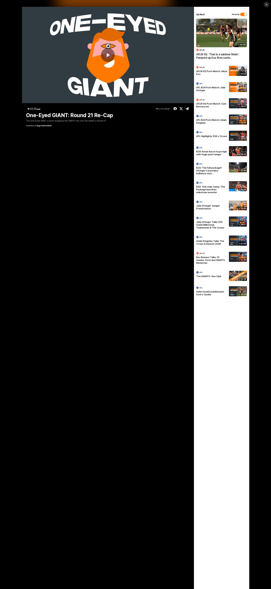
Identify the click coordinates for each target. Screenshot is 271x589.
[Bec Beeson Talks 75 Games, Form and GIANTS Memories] (221, 258)
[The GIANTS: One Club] (221, 276)
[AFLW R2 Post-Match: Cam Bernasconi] (221, 104)
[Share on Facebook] (175, 108)
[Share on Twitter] (181, 108)
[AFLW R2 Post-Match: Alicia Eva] (221, 71)
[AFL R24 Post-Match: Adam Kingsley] (221, 120)
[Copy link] (187, 108)
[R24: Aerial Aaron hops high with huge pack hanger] (221, 151)
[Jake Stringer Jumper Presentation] (221, 206)
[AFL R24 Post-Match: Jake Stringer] (221, 87)
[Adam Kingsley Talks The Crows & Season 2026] (221, 241)
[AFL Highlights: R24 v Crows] (221, 136)
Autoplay (235, 14)
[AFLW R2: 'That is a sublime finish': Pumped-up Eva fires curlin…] (221, 40)
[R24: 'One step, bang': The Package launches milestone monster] (221, 188)
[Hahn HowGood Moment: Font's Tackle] (221, 291)
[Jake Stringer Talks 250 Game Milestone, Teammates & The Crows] (221, 223)
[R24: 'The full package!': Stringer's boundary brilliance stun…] (221, 169)
